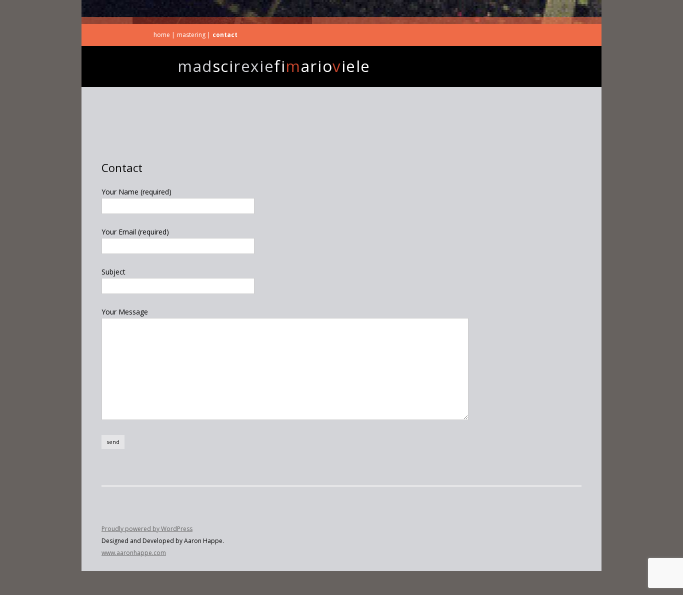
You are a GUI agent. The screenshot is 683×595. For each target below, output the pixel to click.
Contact (225, 34)
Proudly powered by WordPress (147, 528)
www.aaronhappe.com (134, 552)
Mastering (191, 34)
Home (162, 34)
